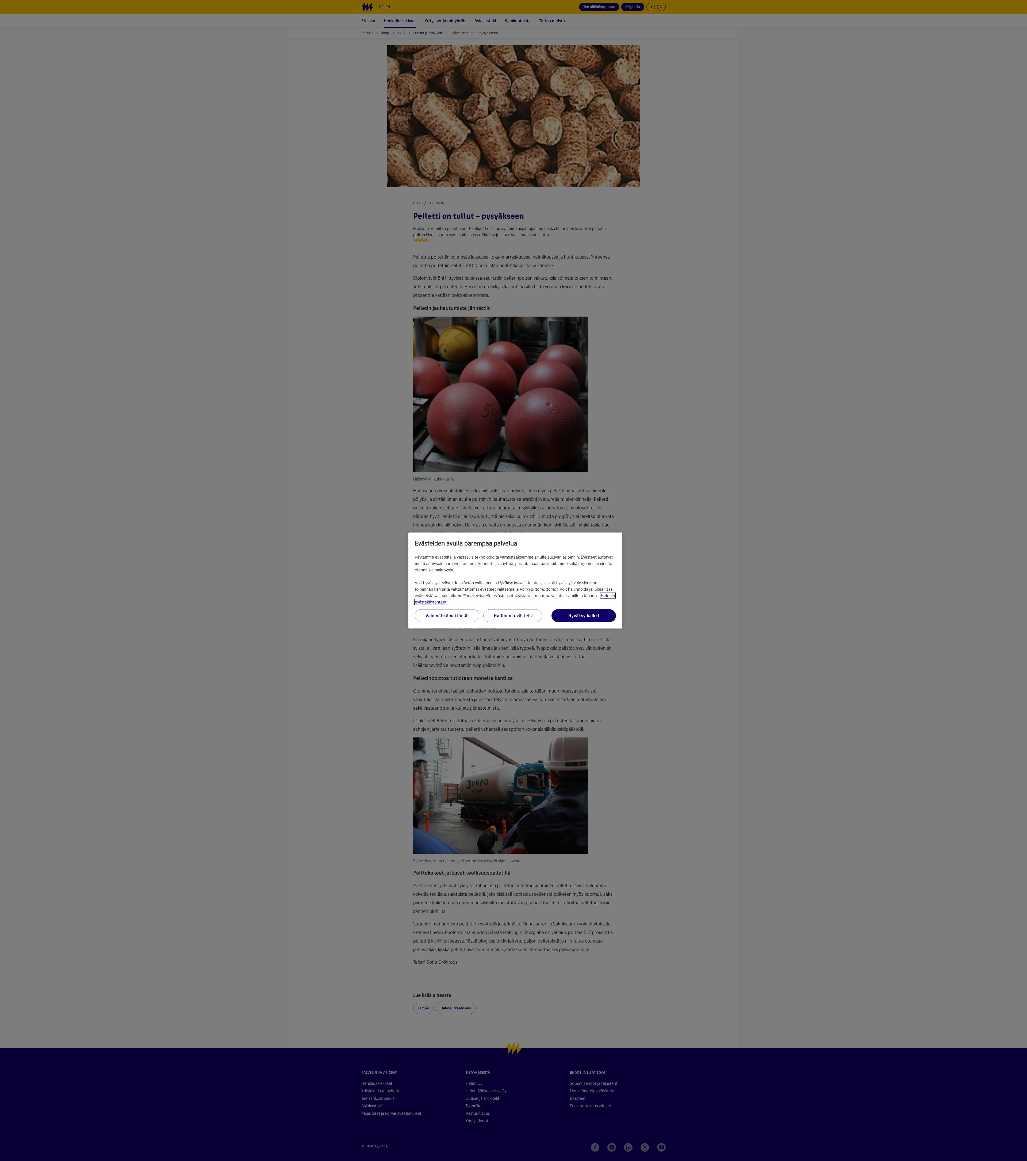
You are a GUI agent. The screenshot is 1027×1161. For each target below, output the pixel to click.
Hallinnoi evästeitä (514, 615)
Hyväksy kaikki (583, 615)
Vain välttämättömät (447, 615)
